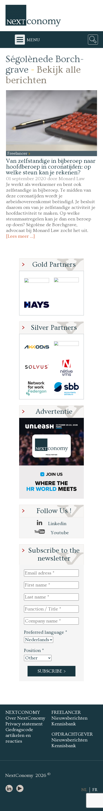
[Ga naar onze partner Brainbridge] (37, 283)
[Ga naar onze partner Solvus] (37, 367)
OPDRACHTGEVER (72, 734)
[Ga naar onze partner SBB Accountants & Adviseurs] (66, 388)
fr (94, 789)
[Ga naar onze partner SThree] (66, 283)
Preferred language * (45, 632)
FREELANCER (66, 712)
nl (84, 789)
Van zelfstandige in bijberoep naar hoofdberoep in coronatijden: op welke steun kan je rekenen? (51, 167)
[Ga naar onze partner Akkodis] (37, 347)
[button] (51, 120)
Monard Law (71, 178)
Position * (34, 650)
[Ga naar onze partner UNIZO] (66, 347)
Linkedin (56, 523)
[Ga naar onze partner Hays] (37, 304)
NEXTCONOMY (23, 712)
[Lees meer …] (20, 236)
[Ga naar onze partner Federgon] (37, 388)
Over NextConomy (25, 718)
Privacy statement (24, 724)
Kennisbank (64, 724)
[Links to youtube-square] (21, 789)
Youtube (59, 532)
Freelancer (18, 153)
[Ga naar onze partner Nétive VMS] (66, 367)
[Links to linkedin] (10, 789)
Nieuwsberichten (69, 718)
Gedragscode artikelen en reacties (19, 735)
